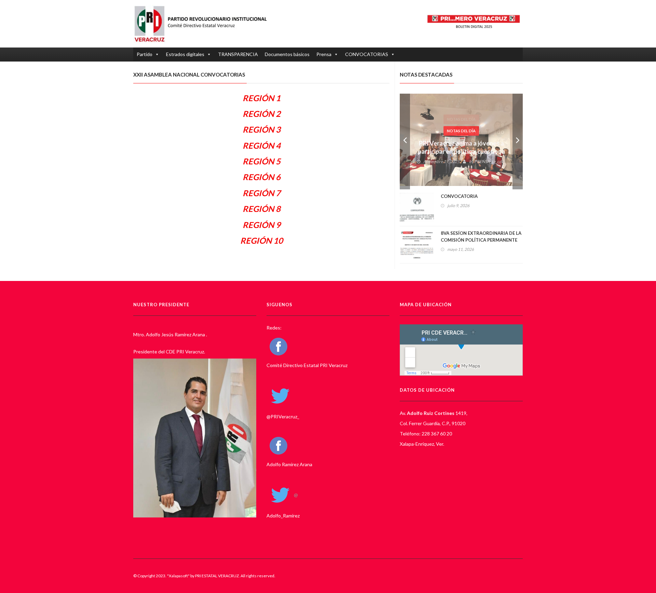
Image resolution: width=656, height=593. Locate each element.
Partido (144, 54)
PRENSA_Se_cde (489, 161)
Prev (405, 141)
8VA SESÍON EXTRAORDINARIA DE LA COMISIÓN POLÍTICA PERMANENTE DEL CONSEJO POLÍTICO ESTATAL (481, 240)
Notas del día (461, 131)
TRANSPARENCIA (238, 54)
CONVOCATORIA (459, 196)
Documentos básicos (287, 54)
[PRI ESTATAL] (204, 24)
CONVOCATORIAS (366, 54)
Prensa (323, 54)
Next (517, 141)
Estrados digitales (185, 54)
